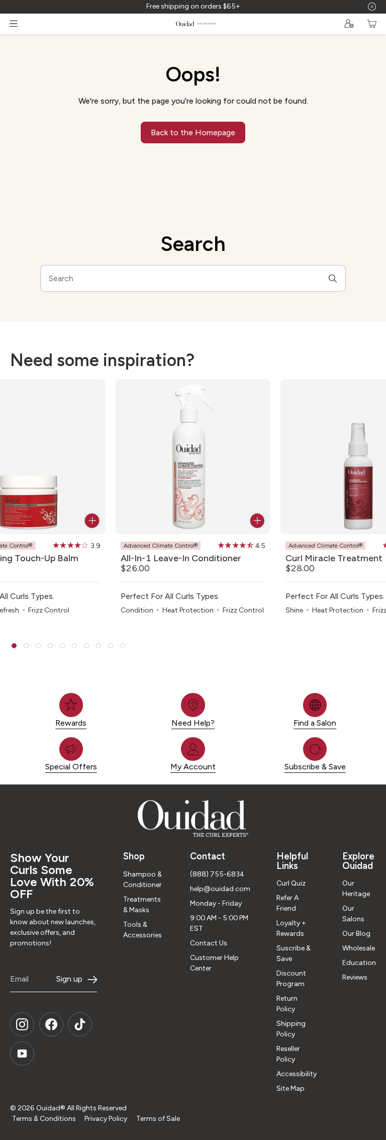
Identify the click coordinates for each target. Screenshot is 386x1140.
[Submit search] (333, 278)
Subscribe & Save (315, 766)
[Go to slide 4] (50, 646)
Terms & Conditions (44, 1118)
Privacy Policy (105, 1118)
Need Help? (193, 723)
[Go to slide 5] (62, 646)
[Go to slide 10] (123, 646)
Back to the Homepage (193, 132)
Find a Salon (315, 723)
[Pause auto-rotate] (372, 7)
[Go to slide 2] (26, 646)
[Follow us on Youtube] (22, 1053)
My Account (193, 766)
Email (19, 979)
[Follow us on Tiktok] (80, 1024)
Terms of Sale (158, 1118)
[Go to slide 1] (14, 646)
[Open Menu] (14, 24)
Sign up (69, 979)
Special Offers (71, 766)
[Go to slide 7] (86, 646)
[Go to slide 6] (74, 646)
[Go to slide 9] (111, 646)
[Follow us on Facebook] (51, 1024)
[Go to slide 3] (38, 646)
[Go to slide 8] (98, 646)
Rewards (70, 723)
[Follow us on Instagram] (22, 1024)
